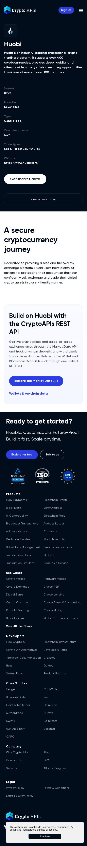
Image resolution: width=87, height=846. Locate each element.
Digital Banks (14, 594)
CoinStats (50, 721)
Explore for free (22, 454)
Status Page (14, 673)
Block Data (13, 507)
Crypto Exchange (17, 586)
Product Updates (55, 673)
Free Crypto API (16, 642)
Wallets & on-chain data (28, 393)
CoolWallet (51, 689)
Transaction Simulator (20, 563)
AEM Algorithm (15, 728)
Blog (47, 752)
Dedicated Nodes (18, 539)
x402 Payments (16, 500)
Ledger (11, 689)
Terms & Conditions (57, 788)
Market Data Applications (61, 618)
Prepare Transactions (58, 547)
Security (11, 768)
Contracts (50, 531)
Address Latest (54, 523)
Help (9, 665)
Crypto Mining (53, 610)
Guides (48, 665)
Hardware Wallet (55, 578)
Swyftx (10, 721)
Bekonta (49, 728)
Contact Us (14, 760)
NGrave (49, 713)
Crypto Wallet (15, 578)
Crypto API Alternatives (21, 650)
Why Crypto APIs (17, 752)
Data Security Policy (19, 795)
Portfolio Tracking (17, 610)
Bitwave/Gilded (17, 697)
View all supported (43, 199)
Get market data (25, 179)
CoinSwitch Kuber (18, 705)
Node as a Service (56, 563)
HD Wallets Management (23, 547)
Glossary (49, 657)
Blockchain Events (56, 500)
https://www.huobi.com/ (21, 162)
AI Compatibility (17, 515)
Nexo (47, 697)
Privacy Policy (15, 788)
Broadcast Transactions (22, 523)
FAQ (46, 760)
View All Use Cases (19, 626)
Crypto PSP (51, 586)
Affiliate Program (55, 768)
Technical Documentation (23, 657)
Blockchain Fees (54, 515)
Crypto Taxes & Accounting (62, 602)
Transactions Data (18, 555)
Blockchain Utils (54, 539)
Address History (16, 531)
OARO (10, 736)
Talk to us (52, 454)
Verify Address (53, 507)
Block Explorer (15, 618)
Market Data (52, 555)
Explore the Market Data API (36, 381)
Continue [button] (45, 836)
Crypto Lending (54, 594)
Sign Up (66, 10)
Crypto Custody (17, 602)
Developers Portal (56, 650)
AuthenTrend (14, 713)
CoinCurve (51, 705)
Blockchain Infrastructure (60, 642)
